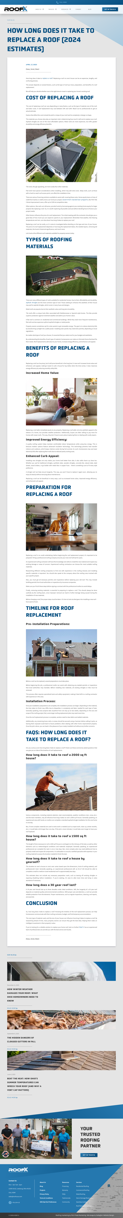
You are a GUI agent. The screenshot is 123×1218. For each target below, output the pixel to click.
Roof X (81, 927)
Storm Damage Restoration (84, 1198)
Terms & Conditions (46, 1198)
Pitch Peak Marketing (78, 1215)
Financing (65, 1186)
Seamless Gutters (81, 1202)
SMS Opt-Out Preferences (48, 1202)
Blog (89, 9)
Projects (42, 1190)
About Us (38, 9)
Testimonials (66, 1198)
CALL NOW (63, 2)
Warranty (65, 1190)
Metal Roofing (80, 1194)
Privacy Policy (44, 1194)
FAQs (63, 1194)
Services (51, 9)
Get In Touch (109, 9)
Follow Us (16, 1202)
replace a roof (47, 78)
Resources (64, 9)
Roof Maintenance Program (85, 1206)
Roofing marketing (62, 1215)
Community (66, 1202)
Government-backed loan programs (75, 200)
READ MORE (11, 1008)
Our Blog (11, 955)
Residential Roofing (82, 1186)
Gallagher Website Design (105, 1215)
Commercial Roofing (82, 1190)
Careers (78, 9)
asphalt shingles (31, 303)
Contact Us (13, 1181)
